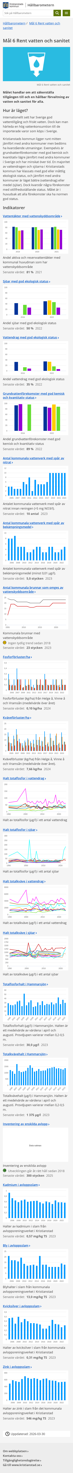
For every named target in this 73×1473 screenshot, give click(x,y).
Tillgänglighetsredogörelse (21, 1460)
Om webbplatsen (15, 1451)
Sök (57, 13)
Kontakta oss (12, 1456)
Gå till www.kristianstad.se (21, 1465)
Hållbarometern (14, 23)
